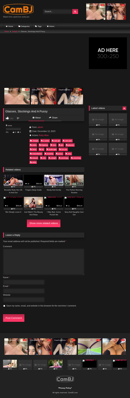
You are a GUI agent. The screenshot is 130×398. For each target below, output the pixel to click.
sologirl (53, 158)
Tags (40, 26)
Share (55, 118)
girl (62, 145)
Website (6, 295)
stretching (76, 158)
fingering (44, 145)
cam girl (57, 141)
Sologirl (15, 31)
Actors (51, 26)
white (34, 162)
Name (6, 277)
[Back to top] (122, 390)
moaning (50, 154)
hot (42, 149)
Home (10, 26)
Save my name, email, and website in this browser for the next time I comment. (41, 306)
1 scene (46, 141)
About (37, 118)
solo (44, 158)
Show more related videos (43, 223)
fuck (54, 145)
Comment (7, 246)
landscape (52, 149)
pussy (60, 154)
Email (6, 286)
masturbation (37, 154)
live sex (64, 149)
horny (34, 149)
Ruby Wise (44, 135)
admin (40, 127)
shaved (35, 158)
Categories (25, 26)
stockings (64, 158)
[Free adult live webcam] (20, 9)
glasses (71, 145)
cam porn (68, 141)
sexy (69, 154)
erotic (34, 145)
